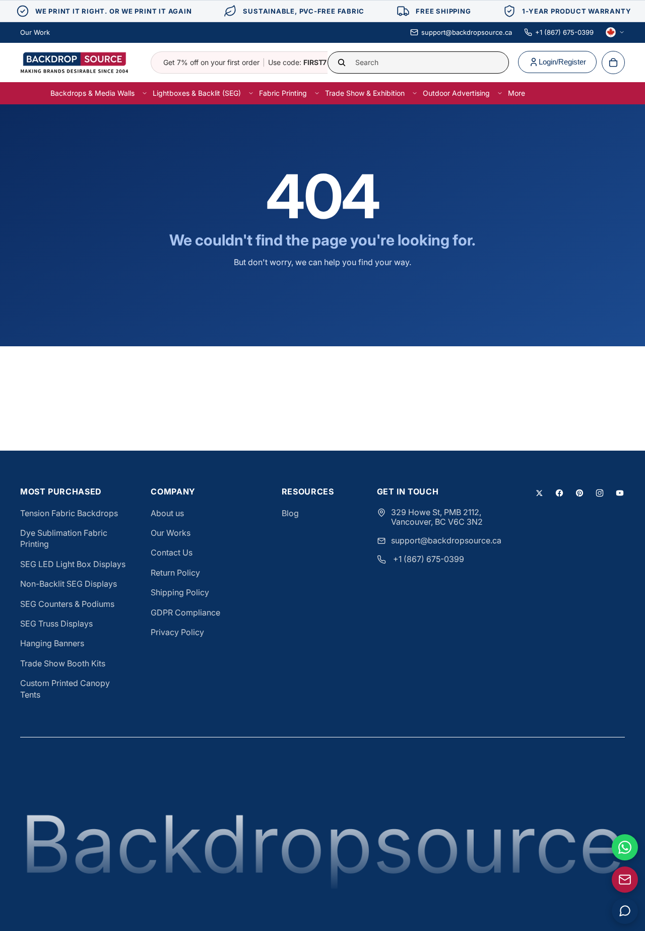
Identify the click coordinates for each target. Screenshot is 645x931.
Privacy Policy (177, 632)
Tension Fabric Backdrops (69, 513)
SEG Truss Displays (56, 623)
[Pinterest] (579, 493)
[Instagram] (600, 493)
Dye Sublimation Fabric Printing (63, 538)
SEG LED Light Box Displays (72, 564)
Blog (290, 513)
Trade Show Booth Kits (62, 663)
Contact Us (171, 552)
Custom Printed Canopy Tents (65, 688)
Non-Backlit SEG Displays (68, 584)
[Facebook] (559, 493)
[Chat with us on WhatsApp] (625, 847)
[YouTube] (620, 493)
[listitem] (516, 93)
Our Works (170, 533)
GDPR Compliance (185, 612)
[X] (539, 493)
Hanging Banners (52, 643)
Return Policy (175, 573)
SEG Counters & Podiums (67, 604)
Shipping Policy (180, 592)
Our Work (35, 32)
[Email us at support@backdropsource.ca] (625, 879)
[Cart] (613, 62)
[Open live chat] (625, 911)
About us (167, 513)
